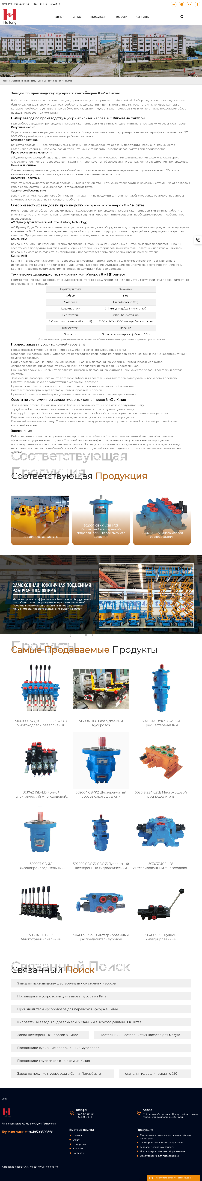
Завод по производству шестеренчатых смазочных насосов (66, 983)
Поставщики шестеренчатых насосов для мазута (140, 1035)
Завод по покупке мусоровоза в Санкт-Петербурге (59, 1073)
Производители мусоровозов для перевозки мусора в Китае (67, 1009)
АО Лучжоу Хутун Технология (31, 227)
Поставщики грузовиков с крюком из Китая (53, 1061)
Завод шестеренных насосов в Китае (47, 1035)
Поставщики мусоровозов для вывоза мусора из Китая (63, 996)
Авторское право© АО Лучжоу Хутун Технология (30, 1166)
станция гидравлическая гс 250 (151, 1073)
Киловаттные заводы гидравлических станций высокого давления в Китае (79, 1022)
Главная (6, 81)
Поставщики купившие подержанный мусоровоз (58, 1048)
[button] (184, 516)
